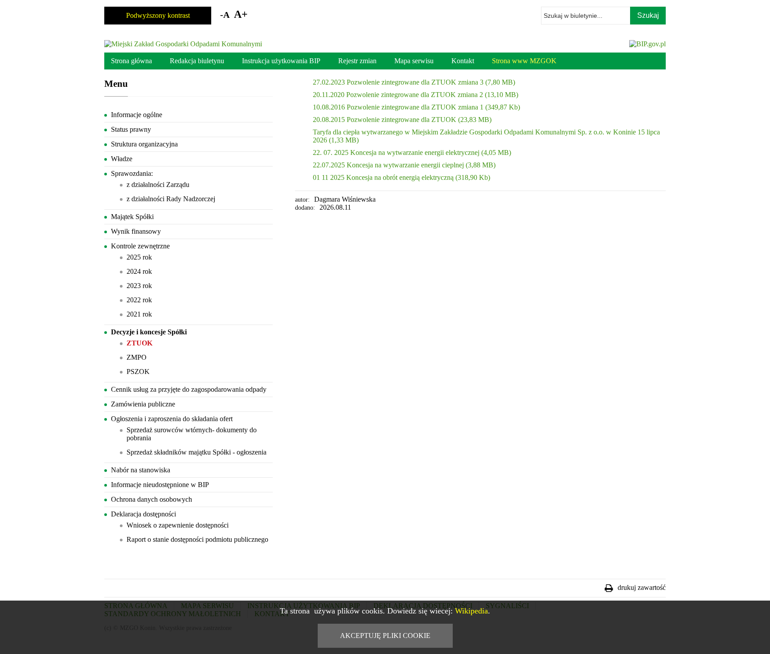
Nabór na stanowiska (140, 470)
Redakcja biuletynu (197, 61)
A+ (241, 14)
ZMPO (137, 357)
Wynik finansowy (136, 231)
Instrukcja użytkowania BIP (281, 61)
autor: (302, 199)
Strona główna (131, 61)
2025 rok (139, 257)
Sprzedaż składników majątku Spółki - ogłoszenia (196, 452)
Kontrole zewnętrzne (140, 246)
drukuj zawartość (642, 587)
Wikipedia (471, 610)
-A (224, 15)
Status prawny (131, 129)
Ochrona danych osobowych (151, 499)
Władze (121, 158)
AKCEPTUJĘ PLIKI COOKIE (385, 635)
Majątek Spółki (132, 216)
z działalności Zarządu (158, 184)
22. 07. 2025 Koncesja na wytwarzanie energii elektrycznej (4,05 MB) (412, 152)
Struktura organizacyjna (144, 144)
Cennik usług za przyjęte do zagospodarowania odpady (188, 389)
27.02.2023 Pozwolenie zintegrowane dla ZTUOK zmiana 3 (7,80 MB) (414, 82)
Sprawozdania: (132, 173)
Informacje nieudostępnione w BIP (160, 484)
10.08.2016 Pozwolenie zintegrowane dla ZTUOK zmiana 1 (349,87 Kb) (416, 107)
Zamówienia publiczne (143, 404)
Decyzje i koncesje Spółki (149, 332)
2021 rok (139, 314)
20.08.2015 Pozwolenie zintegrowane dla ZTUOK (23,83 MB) (402, 119)
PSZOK (138, 371)
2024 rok (139, 271)
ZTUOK (139, 343)
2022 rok (139, 300)
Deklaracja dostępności (143, 514)
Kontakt (462, 61)
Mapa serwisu (414, 61)
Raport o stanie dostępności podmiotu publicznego (197, 539)
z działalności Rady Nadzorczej (171, 199)
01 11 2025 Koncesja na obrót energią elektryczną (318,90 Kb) (401, 177)
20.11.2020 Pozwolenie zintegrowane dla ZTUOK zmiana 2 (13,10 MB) (415, 94)
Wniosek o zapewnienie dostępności (178, 525)
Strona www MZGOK (524, 61)
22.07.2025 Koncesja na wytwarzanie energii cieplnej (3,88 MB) (404, 165)
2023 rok (139, 285)
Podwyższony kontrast (158, 15)
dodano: (305, 207)
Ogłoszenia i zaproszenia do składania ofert (172, 418)
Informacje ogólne (136, 114)
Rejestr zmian (357, 61)
